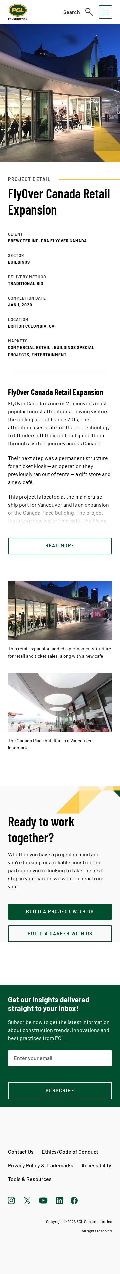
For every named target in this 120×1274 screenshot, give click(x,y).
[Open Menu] (105, 12)
